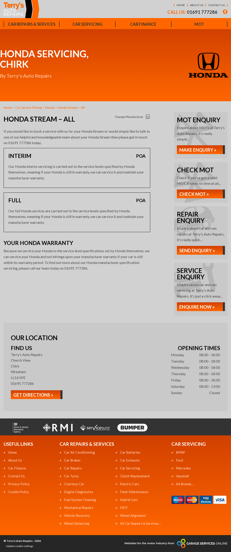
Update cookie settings (19, 546)
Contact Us (216, 5)
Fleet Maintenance (134, 492)
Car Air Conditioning (79, 452)
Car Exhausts (130, 460)
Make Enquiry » (197, 149)
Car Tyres (71, 476)
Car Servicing (87, 24)
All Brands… (185, 484)
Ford (179, 460)
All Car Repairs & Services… (140, 523)
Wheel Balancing (76, 523)
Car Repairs (73, 468)
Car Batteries (130, 452)
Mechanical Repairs (78, 507)
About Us (196, 5)
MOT (199, 24)
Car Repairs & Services (31, 24)
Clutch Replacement (135, 476)
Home (181, 5)
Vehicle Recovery (77, 515)
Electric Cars (129, 484)
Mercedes (183, 468)
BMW (180, 452)
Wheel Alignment (133, 515)
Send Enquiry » (197, 250)
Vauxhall (182, 476)
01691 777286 (192, 12)
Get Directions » (33, 394)
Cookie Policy (18, 492)
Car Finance (143, 24)
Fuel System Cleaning (80, 499)
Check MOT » (194, 194)
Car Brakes (72, 460)
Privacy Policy (19, 484)
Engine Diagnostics (78, 492)
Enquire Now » (197, 306)
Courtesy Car (74, 484)
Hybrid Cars (129, 499)
